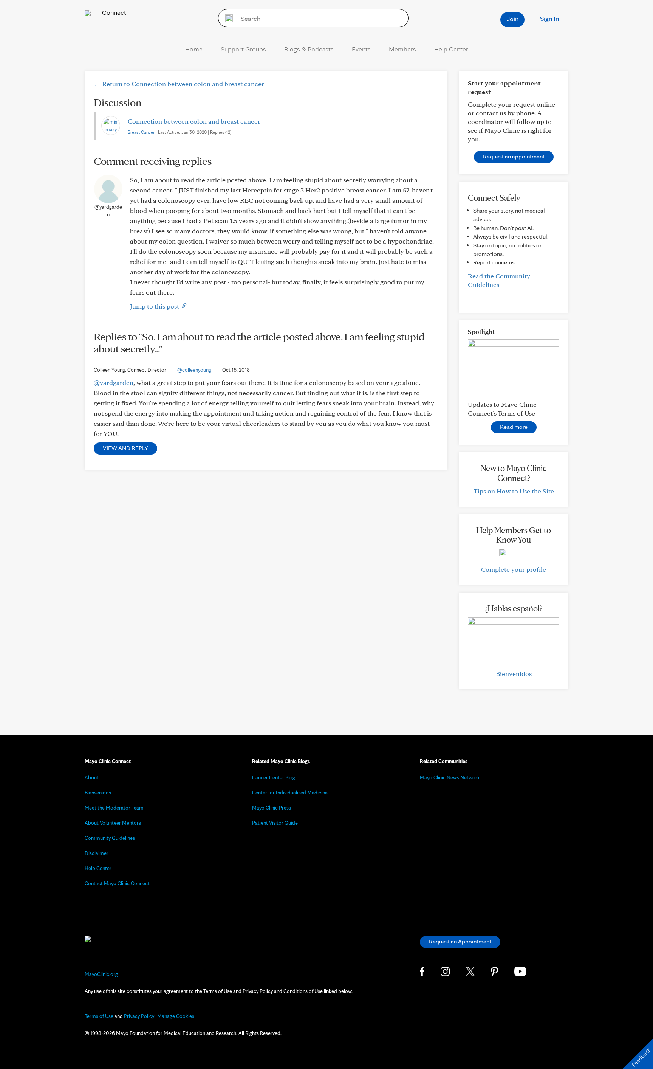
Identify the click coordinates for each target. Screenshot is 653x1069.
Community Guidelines (110, 838)
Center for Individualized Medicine (290, 793)
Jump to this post (155, 306)
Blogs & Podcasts (309, 49)
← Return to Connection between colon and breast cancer (179, 84)
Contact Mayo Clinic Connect (117, 883)
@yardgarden (113, 382)
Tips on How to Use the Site (514, 491)
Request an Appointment (460, 941)
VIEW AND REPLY (125, 447)
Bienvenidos (514, 674)
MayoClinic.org (101, 974)
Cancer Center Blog (273, 777)
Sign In (549, 18)
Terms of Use (99, 1016)
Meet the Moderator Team (114, 808)
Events (361, 49)
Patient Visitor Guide (275, 823)
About (92, 777)
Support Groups (243, 49)
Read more (514, 426)
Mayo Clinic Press (271, 808)
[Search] (226, 18)
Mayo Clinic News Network (450, 777)
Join (512, 19)
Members (402, 49)
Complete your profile (513, 569)
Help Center (451, 49)
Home (194, 49)
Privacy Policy (139, 1016)
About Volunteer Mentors (113, 823)
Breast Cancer (141, 132)
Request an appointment (514, 156)
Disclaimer (96, 853)
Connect (113, 12)
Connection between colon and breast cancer (194, 121)
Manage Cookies (175, 1016)
